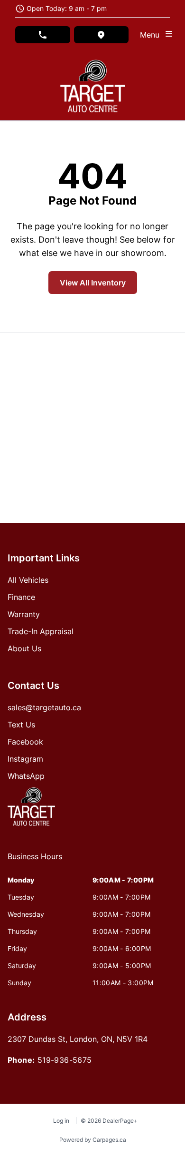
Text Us (21, 724)
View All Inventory (93, 282)
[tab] (35, 861)
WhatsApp (26, 776)
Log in (61, 1120)
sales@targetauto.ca (44, 707)
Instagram (25, 759)
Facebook (25, 741)
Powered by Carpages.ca (92, 1139)
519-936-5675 (64, 1060)
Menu (152, 34)
